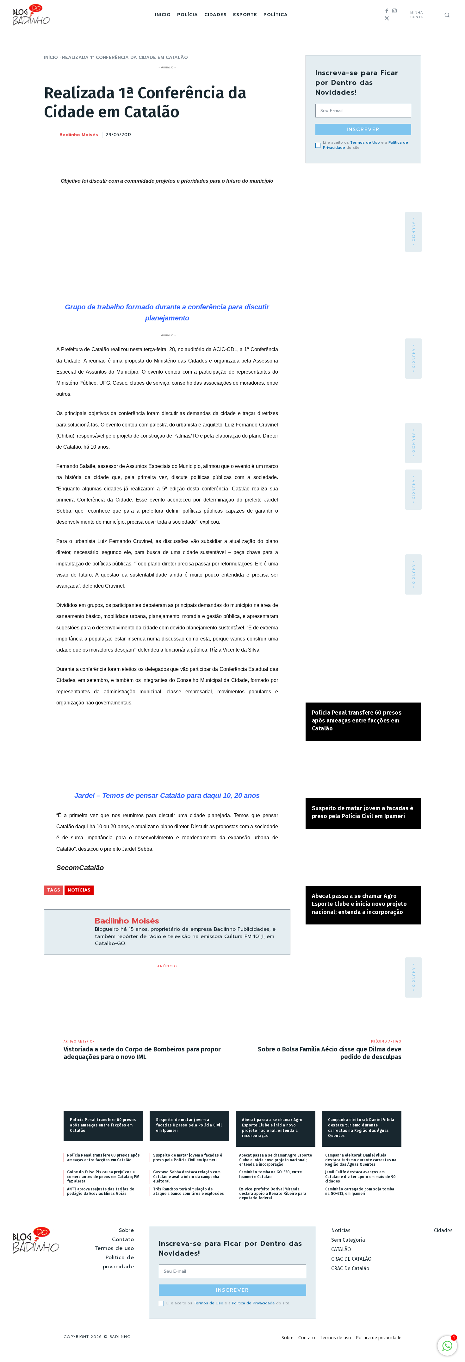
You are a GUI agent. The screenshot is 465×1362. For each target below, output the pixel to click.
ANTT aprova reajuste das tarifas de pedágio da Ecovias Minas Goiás (100, 1191)
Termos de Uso (365, 142)
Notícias (79, 890)
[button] (447, 15)
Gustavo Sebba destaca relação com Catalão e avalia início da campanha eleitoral (186, 1176)
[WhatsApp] (269, 134)
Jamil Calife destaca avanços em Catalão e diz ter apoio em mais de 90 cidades (360, 1176)
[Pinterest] (254, 134)
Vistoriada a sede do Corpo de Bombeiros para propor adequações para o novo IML (142, 1053)
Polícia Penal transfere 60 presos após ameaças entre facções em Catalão (357, 720)
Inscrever (363, 129)
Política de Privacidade (253, 1303)
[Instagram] (394, 11)
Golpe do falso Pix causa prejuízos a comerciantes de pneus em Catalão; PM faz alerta (103, 1176)
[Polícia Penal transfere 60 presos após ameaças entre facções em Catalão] (363, 677)
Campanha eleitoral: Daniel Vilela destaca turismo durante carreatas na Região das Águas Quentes (360, 1160)
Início (51, 57)
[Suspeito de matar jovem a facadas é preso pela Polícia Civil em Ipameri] (363, 772)
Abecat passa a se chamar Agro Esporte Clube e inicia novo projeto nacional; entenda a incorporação (359, 903)
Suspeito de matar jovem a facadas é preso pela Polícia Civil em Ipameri (189, 1125)
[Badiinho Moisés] (51, 135)
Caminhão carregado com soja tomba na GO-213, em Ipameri (359, 1191)
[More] (283, 134)
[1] (447, 1349)
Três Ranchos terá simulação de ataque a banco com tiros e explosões (188, 1191)
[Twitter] (387, 18)
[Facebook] (387, 11)
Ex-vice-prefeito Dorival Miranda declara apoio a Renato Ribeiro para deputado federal (272, 1194)
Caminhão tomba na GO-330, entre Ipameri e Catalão (270, 1174)
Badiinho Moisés (78, 135)
